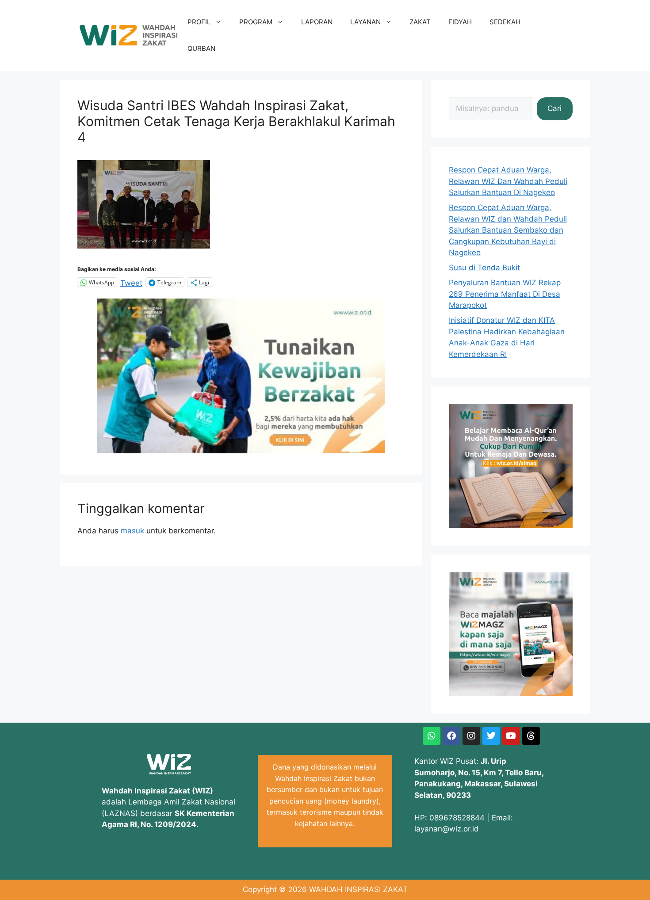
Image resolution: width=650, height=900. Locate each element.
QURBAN (201, 48)
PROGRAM (255, 22)
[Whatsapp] (431, 736)
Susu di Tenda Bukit (484, 267)
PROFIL (198, 22)
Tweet (131, 282)
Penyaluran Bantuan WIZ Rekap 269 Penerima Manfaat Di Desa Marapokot (505, 294)
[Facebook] (451, 736)
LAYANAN (365, 22)
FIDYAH (460, 22)
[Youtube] (511, 736)
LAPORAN (317, 22)
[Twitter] (491, 736)
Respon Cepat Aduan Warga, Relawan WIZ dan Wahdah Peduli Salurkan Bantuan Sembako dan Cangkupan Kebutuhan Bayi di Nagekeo (508, 230)
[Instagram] (471, 736)
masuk (132, 530)
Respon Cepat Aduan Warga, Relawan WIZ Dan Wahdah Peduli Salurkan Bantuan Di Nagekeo (508, 181)
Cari (554, 108)
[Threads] (531, 736)
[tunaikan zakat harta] (241, 450)
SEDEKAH (504, 22)
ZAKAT (420, 22)
